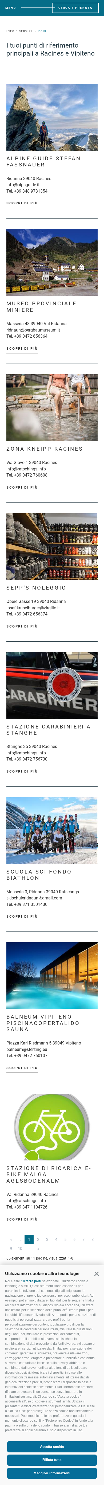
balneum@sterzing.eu (26, 1049)
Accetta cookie (52, 1447)
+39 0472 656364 (30, 336)
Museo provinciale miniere (41, 307)
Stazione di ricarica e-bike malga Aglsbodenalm (49, 1174)
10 (20, 1248)
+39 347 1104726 (30, 1207)
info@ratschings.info (26, 468)
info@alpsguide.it (22, 184)
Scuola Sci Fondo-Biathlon (40, 875)
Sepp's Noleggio (36, 588)
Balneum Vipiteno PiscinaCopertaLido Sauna (43, 1023)
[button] (96, 1273)
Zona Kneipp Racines (44, 449)
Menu (10, 8)
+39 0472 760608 (30, 475)
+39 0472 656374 (30, 614)
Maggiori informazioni (52, 1473)
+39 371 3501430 (30, 904)
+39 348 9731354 (30, 191)
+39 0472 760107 (30, 1055)
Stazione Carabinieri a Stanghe (48, 730)
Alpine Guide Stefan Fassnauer (43, 161)
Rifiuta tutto (52, 1460)
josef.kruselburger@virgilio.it (33, 607)
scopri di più (22, 203)
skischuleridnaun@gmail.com (34, 898)
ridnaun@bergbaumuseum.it (33, 330)
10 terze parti (31, 1281)
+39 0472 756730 (30, 759)
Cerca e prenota (75, 8)
